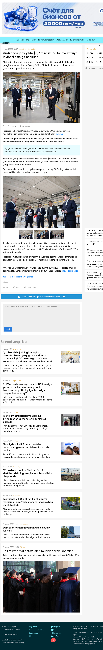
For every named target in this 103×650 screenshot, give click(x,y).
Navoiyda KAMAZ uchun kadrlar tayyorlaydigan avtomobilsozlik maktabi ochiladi (26, 447)
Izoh (17, 287)
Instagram (57, 633)
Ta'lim (16, 412)
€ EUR (90, 58)
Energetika (17, 349)
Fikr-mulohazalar (46, 40)
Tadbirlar (90, 40)
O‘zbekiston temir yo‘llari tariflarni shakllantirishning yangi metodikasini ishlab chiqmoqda (28, 473)
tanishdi (60, 134)
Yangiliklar (19, 40)
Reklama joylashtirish (37, 630)
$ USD (90, 53)
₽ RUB (90, 62)
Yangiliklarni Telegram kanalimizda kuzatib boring (42, 297)
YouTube (56, 636)
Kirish (8, 329)
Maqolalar (31, 40)
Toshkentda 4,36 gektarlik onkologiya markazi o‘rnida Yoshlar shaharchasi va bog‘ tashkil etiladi (28, 501)
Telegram (56, 627)
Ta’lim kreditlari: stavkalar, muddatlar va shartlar (38, 551)
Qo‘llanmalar (62, 40)
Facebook (57, 630)
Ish (30, 636)
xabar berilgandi (70, 271)
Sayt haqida (33, 633)
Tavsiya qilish (31, 287)
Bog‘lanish (33, 627)
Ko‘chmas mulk (77, 40)
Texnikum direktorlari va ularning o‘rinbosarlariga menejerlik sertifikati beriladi (24, 418)
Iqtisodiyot (17, 381)
